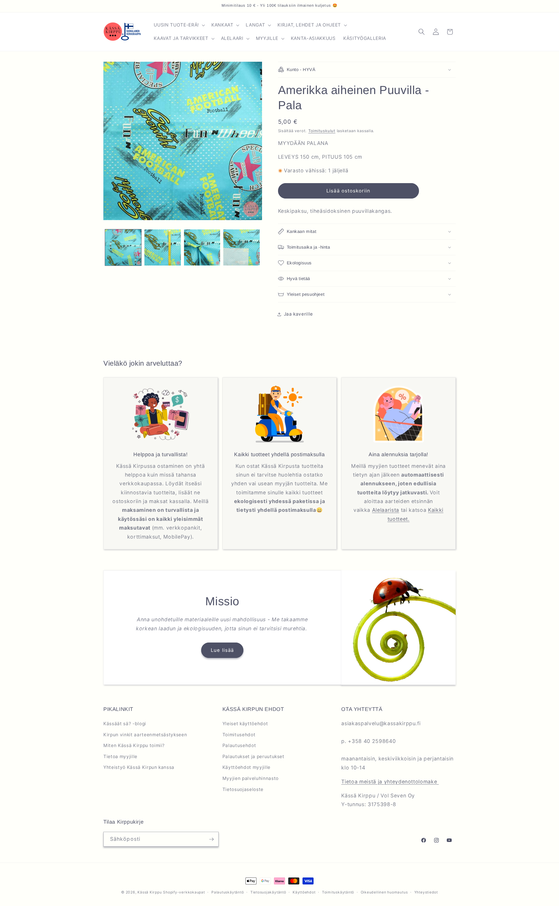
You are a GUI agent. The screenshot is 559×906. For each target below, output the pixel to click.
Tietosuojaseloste (242, 789)
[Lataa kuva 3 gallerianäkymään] (202, 247)
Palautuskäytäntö (227, 892)
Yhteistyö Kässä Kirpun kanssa (138, 767)
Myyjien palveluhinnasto (250, 778)
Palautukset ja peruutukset (253, 756)
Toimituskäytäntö (338, 892)
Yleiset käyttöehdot (245, 723)
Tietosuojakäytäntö (268, 892)
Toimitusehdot (239, 734)
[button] (178, 25)
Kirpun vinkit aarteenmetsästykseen (145, 734)
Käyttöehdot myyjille (246, 767)
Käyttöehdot (304, 892)
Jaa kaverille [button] (298, 314)
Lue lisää (222, 650)
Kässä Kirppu (149, 892)
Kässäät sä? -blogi (124, 723)
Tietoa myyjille (120, 756)
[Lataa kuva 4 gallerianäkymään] (241, 247)
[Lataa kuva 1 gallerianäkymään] (123, 247)
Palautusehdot (239, 745)
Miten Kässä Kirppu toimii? (134, 745)
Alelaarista (385, 510)
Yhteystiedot (426, 892)
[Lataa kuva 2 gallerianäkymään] (162, 247)
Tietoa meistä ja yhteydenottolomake (390, 781)
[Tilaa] (211, 839)
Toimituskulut (321, 130)
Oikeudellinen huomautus (384, 892)
